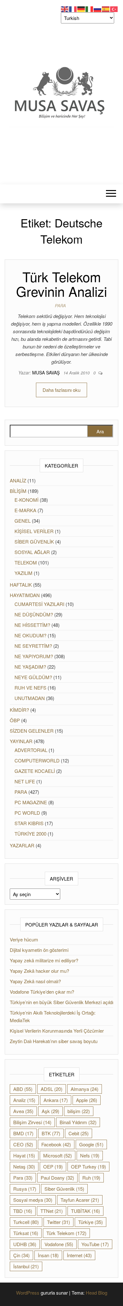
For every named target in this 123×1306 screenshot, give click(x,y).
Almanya (84, 1089)
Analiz (24, 1100)
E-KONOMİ (26, 499)
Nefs (89, 1155)
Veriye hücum (24, 939)
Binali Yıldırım (78, 1122)
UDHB (24, 1244)
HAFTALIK (21, 584)
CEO (23, 1144)
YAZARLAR (22, 845)
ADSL (51, 1089)
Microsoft (57, 1155)
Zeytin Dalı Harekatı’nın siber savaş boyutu (53, 1041)
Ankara (56, 1100)
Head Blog (96, 1292)
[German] (81, 8)
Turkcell (26, 1222)
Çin (21, 1255)
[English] (65, 8)
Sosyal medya (32, 1199)
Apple (86, 1100)
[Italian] (89, 8)
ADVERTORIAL (31, 750)
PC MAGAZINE (31, 802)
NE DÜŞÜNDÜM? (34, 614)
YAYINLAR (21, 741)
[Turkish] (114, 8)
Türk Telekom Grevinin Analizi (61, 284)
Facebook (56, 1144)
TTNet (51, 1210)
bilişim (78, 1111)
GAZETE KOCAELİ (35, 771)
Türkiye (90, 1222)
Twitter (58, 1222)
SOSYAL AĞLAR (32, 552)
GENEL (23, 520)
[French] (73, 8)
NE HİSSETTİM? (32, 624)
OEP (53, 1166)
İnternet (79, 1255)
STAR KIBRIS (29, 823)
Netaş (24, 1166)
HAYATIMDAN (25, 595)
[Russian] (98, 8)
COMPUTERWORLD (37, 760)
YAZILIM (23, 573)
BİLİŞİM (18, 490)
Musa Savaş (46, 372)
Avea (23, 1111)
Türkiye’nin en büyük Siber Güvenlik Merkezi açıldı (61, 1002)
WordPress (27, 1292)
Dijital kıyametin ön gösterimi (39, 949)
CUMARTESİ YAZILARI (39, 604)
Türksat (25, 1233)
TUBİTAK (85, 1210)
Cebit (78, 1133)
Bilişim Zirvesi (32, 1122)
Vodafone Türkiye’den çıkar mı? (42, 991)
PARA (60, 306)
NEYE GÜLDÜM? (33, 677)
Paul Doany (57, 1177)
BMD (23, 1133)
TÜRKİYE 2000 (30, 833)
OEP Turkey (88, 1166)
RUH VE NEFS (30, 687)
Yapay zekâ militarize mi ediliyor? (44, 960)
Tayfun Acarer (80, 1199)
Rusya (24, 1188)
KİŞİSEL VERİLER (34, 531)
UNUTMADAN (30, 698)
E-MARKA (25, 510)
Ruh (91, 1177)
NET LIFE (25, 781)
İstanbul (26, 1266)
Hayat (24, 1155)
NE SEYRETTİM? (33, 645)
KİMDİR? (19, 709)
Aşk (50, 1111)
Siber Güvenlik (64, 1188)
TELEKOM (26, 562)
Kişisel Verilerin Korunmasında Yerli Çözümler (57, 1030)
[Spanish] (106, 8)
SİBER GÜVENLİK (34, 541)
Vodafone (58, 1244)
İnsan (48, 1255)
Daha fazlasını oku (61, 389)
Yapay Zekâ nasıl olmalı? (35, 981)
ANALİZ (18, 480)
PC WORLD (27, 812)
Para (22, 1177)
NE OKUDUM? (30, 635)
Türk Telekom (66, 1233)
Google (91, 1144)
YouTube (95, 1244)
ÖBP (15, 720)
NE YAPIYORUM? (34, 656)
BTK (51, 1133)
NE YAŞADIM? (30, 666)
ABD (22, 1089)
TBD (22, 1210)
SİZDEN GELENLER (32, 730)
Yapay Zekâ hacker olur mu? (39, 970)
